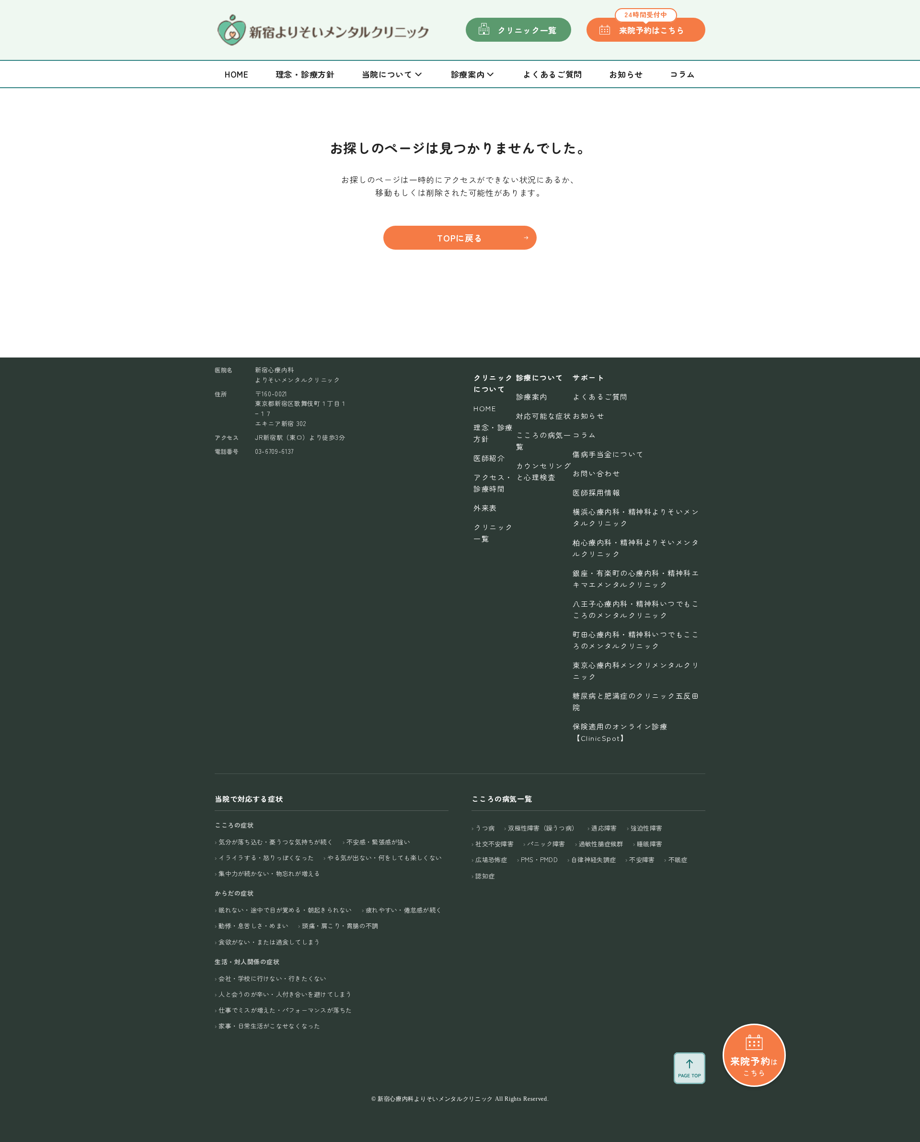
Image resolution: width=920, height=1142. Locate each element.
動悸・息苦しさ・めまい (253, 925)
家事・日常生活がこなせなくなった (269, 1025)
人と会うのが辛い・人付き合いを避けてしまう (285, 994)
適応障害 (604, 827)
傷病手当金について (608, 454)
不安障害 (642, 859)
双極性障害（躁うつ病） (543, 827)
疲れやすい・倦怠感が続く (404, 909)
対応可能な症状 (544, 416)
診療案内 (532, 397)
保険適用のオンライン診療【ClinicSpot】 (620, 732)
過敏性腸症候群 (601, 843)
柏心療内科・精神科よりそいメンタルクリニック (636, 548)
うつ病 (484, 827)
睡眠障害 (649, 843)
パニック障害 (546, 843)
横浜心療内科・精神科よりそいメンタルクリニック (636, 517)
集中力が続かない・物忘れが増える (269, 873)
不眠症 (677, 859)
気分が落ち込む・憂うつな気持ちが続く (275, 841)
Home (237, 74)
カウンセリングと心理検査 (544, 471)
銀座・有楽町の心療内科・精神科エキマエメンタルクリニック (636, 578)
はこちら (754, 1066)
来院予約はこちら (651, 27)
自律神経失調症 (593, 859)
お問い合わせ (596, 473)
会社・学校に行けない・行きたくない (272, 978)
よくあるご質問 (552, 74)
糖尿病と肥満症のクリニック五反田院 (636, 701)
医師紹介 (489, 458)
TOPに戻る (460, 237)
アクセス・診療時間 (493, 483)
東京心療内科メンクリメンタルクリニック (636, 670)
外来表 (485, 508)
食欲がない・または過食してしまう (269, 941)
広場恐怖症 (491, 859)
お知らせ (626, 74)
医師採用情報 (596, 492)
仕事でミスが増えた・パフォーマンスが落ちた (285, 1010)
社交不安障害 (494, 843)
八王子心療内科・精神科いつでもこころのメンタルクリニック (636, 609)
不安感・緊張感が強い (378, 841)
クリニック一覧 (527, 30)
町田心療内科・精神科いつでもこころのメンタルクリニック (636, 640)
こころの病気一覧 (544, 440)
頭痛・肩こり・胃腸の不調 (340, 925)
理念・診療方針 (305, 74)
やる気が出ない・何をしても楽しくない (384, 857)
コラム (682, 74)
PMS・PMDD (539, 859)
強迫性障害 (646, 827)
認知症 (484, 875)
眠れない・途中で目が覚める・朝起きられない (285, 909)
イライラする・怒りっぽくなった (266, 857)
